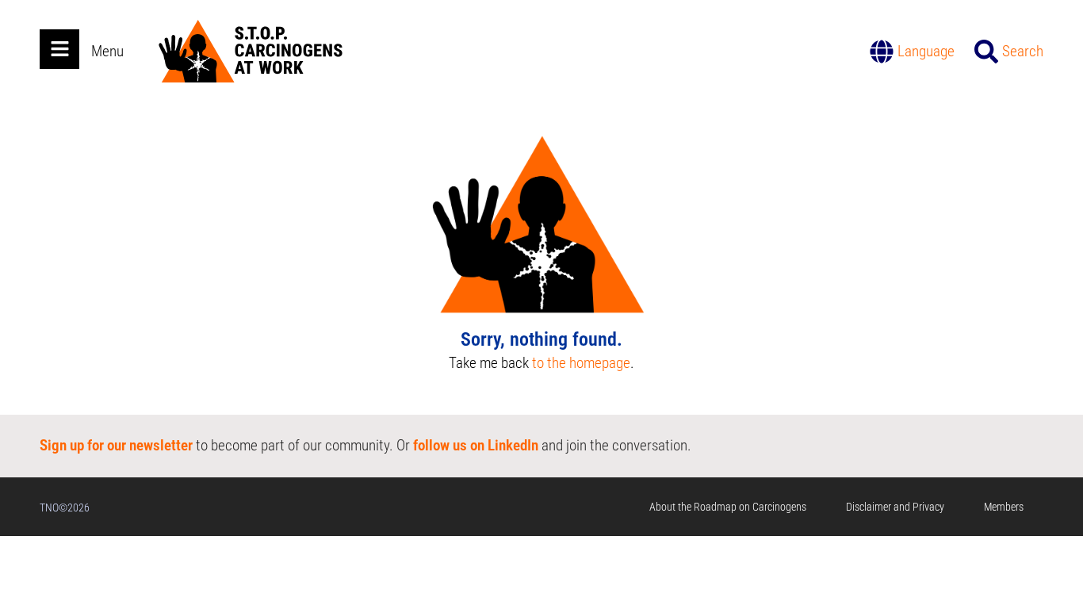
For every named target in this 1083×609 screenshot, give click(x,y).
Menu (107, 51)
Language (926, 51)
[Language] (882, 51)
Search (1022, 51)
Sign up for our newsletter (116, 445)
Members (1004, 506)
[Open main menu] (59, 49)
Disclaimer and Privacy (895, 506)
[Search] (986, 51)
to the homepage (581, 363)
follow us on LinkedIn (475, 445)
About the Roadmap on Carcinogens (727, 506)
